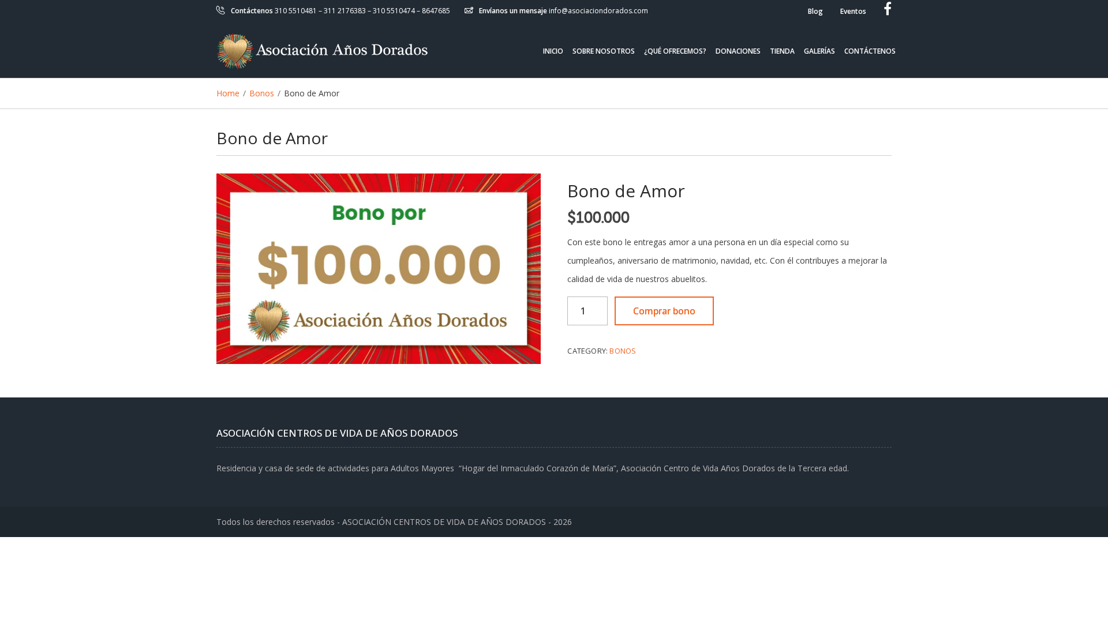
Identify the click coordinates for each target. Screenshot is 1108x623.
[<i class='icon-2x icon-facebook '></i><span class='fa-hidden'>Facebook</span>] (887, 11)
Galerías (819, 50)
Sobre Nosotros (603, 50)
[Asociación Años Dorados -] (322, 50)
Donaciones (738, 50)
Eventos (853, 11)
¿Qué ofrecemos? (675, 50)
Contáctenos (870, 50)
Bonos (622, 351)
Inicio (553, 50)
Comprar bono (664, 311)
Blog (815, 11)
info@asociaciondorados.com (598, 11)
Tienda (782, 50)
